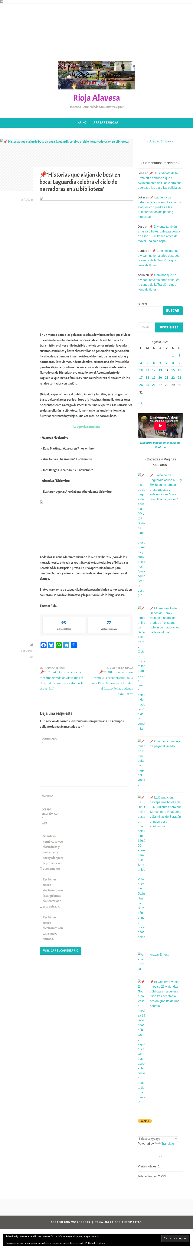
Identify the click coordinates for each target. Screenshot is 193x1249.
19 (153, 377)
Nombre (47, 795)
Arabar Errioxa (105, 122)
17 (141, 377)
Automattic (131, 1222)
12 (153, 370)
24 (141, 385)
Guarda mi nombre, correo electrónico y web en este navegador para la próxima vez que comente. (53, 852)
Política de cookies (95, 1243)
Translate (168, 1143)
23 (179, 377)
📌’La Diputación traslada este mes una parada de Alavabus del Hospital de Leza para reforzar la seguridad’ (61, 678)
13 (160, 370)
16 (179, 370)
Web (44, 823)
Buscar (142, 304)
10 (141, 370)
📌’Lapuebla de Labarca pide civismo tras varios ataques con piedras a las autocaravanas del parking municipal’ (159, 207)
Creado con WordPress (70, 1222)
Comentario (49, 740)
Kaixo (82, 122)
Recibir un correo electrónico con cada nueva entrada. (53, 928)
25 (147, 385)
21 (166, 377)
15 (173, 370)
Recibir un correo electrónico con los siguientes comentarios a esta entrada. (53, 893)
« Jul (141, 403)
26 (153, 385)
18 (147, 377)
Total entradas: (148, 1176)
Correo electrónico (49, 814)
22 (173, 377)
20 (160, 377)
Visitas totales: (148, 1166)
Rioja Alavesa (96, 97)
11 (147, 370)
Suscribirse (168, 327)
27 (160, 385)
